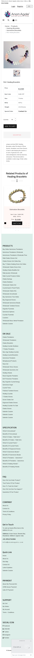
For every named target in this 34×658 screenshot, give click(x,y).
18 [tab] (23, 225)
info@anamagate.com (13, 542)
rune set (5, 364)
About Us (5, 505)
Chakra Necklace (8, 282)
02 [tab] (8, 223)
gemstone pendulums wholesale (13, 252)
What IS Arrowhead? (9, 431)
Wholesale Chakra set (9, 285)
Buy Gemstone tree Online (11, 297)
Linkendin (7, 629)
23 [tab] (10, 228)
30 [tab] (29, 228)
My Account (6, 609)
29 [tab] (26, 228)
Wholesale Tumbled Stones (11, 306)
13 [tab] (10, 225)
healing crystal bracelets (10, 355)
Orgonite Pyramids (8, 309)
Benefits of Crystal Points (11, 446)
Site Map (5, 561)
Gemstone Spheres (8, 312)
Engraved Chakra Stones (10, 402)
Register (20, 6)
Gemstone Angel (8, 385)
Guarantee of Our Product (10, 492)
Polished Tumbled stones (10, 391)
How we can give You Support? (12, 489)
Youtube (6, 638)
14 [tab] (13, 225)
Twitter (6, 632)
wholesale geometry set (10, 370)
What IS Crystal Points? (10, 443)
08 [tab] (23, 223)
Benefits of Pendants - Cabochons (13, 461)
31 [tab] (16, 230)
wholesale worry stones (10, 367)
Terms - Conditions (8, 612)
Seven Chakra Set (8, 399)
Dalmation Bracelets (17, 209)
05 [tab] (16, 223)
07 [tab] (21, 223)
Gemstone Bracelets (14, 30)
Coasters (5, 317)
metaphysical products (9, 361)
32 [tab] (18, 230)
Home (7, 26)
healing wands (7, 373)
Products (14, 26)
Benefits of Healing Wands (11, 466)
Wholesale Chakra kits (9, 291)
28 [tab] (23, 228)
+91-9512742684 (9, 539)
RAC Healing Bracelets (11, 82)
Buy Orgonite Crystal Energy (11, 382)
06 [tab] (18, 223)
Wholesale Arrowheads (10, 294)
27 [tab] (21, 228)
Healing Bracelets (13, 28)
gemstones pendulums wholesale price (15, 255)
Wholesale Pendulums (9, 340)
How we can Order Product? (11, 480)
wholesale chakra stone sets (12, 267)
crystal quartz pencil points (11, 288)
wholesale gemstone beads (11, 303)
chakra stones (7, 408)
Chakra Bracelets (8, 343)
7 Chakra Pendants (8, 349)
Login (13, 6)
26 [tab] (18, 228)
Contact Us (22, 111)
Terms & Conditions (8, 511)
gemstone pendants (9, 358)
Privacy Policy (7, 514)
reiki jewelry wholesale (10, 273)
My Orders (6, 606)
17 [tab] (21, 225)
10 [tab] (29, 223)
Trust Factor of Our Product (11, 483)
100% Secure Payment (10, 587)
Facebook (6, 626)
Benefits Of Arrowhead (10, 434)
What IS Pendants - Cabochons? (13, 458)
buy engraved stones (9, 300)
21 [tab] (5, 228)
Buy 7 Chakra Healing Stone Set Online (14, 264)
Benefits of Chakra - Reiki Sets (12, 440)
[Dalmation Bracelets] (17, 196)
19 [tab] (26, 225)
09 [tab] (26, 223)
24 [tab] (13, 228)
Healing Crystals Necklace (10, 346)
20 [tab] (29, 225)
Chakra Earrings (7, 279)
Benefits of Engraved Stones (11, 449)
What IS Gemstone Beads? (11, 452)
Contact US (6, 564)
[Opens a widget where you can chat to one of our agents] (22, 648)
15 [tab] (16, 225)
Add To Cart (10, 126)
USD (29, 6)
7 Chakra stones (8, 396)
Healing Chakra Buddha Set (11, 270)
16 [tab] (18, 225)
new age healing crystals (11, 352)
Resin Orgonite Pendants (10, 376)
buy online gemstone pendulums (13, 249)
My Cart (5, 603)
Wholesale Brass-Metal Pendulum (13, 320)
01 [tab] (5, 223)
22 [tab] (8, 228)
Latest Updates (7, 567)
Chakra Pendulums (8, 337)
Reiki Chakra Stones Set (10, 258)
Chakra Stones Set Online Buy (12, 261)
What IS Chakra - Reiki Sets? (11, 437)
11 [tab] (5, 225)
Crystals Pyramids (8, 315)
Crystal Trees (7, 388)
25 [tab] (16, 228)
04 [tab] (13, 223)
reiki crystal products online (11, 276)
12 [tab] (8, 225)
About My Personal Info (10, 584)
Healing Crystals (8, 393)
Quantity (5, 119)
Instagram (7, 635)
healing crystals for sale (10, 405)
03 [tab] (10, 223)
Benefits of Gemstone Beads (12, 455)
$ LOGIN (21, 89)
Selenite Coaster (8, 323)
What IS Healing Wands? (10, 464)
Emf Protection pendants (10, 379)
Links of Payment (8, 590)
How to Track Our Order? (10, 486)
